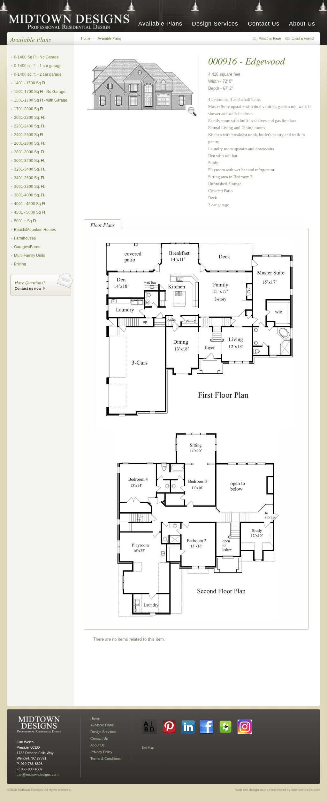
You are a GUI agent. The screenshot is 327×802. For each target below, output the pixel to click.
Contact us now (28, 288)
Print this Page (270, 38)
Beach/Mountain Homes (35, 229)
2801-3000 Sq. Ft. (29, 152)
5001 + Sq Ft (25, 221)
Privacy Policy (101, 752)
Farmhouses (25, 238)
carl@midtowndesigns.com (37, 774)
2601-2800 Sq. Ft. (29, 143)
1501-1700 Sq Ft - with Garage (40, 100)
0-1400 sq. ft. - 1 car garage (38, 66)
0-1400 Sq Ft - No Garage (36, 57)
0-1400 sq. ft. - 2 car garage (38, 74)
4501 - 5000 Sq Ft (29, 212)
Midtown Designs (71, 21)
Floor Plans (102, 224)
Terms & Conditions (105, 758)
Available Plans (160, 24)
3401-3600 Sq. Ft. (29, 178)
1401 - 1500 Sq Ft (29, 83)
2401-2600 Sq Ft (28, 135)
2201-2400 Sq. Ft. (29, 126)
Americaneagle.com (305, 789)
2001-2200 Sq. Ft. (29, 117)
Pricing (20, 264)
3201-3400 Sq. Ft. (29, 169)
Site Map (148, 747)
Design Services (215, 24)
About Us (302, 24)
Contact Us (263, 24)
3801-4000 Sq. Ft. (29, 195)
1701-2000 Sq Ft (28, 109)
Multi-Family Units (29, 255)
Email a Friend (303, 38)
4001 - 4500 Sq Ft (29, 204)
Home (85, 38)
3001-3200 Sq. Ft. (29, 160)
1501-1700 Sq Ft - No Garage (39, 91)
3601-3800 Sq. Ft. (29, 186)
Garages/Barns (27, 247)
